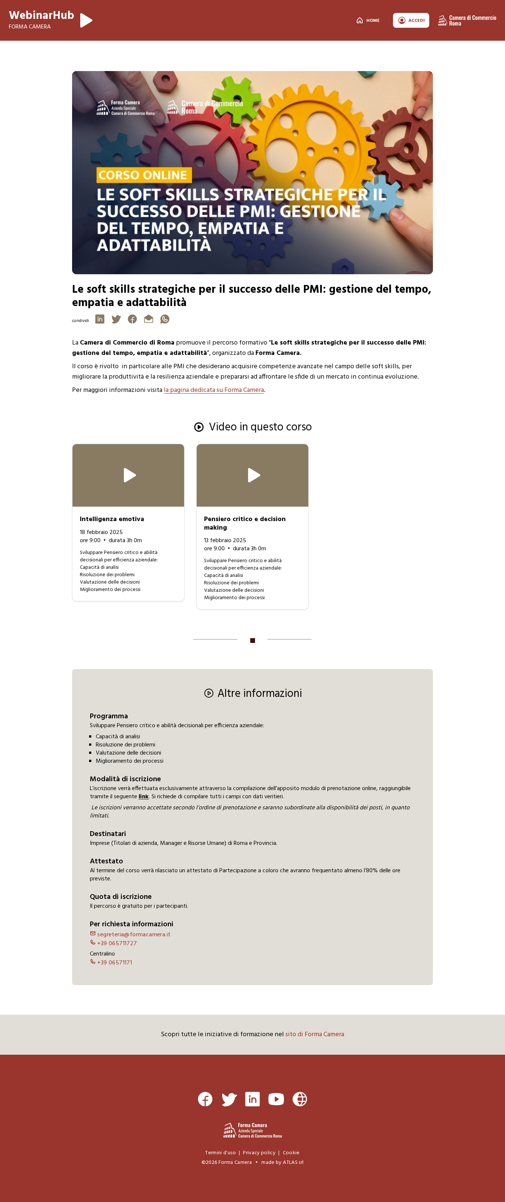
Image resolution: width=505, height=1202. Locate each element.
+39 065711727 (116, 943)
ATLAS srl (293, 1162)
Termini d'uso (220, 1153)
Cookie (291, 1153)
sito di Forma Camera (314, 1034)
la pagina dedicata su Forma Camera (214, 390)
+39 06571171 (114, 963)
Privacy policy (259, 1153)
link (144, 797)
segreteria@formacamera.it (133, 935)
